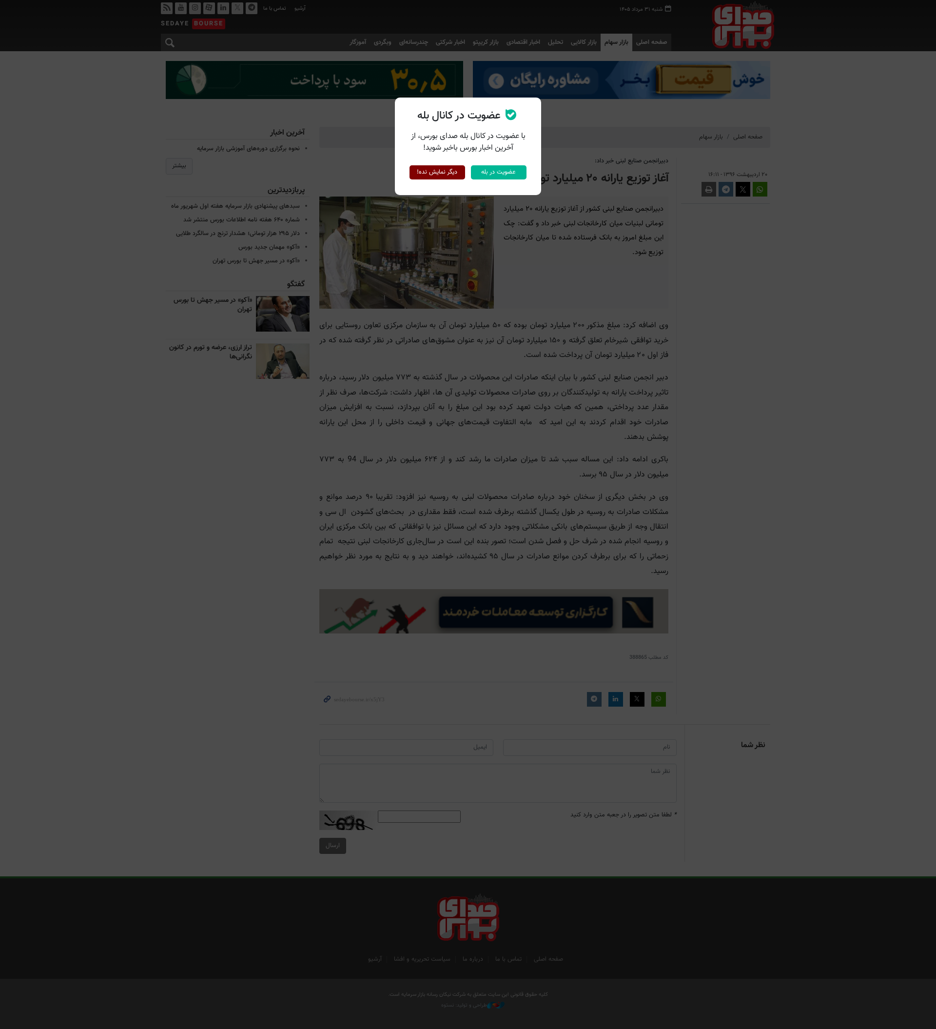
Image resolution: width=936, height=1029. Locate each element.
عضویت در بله (498, 172)
